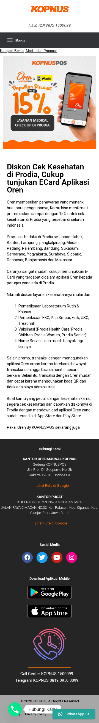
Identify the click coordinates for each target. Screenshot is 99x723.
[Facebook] (27, 557)
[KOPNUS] (49, 9)
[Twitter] (42, 557)
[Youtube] (56, 557)
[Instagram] (71, 557)
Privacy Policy (35, 714)
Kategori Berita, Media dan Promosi (28, 50)
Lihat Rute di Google (53, 485)
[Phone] (15, 709)
